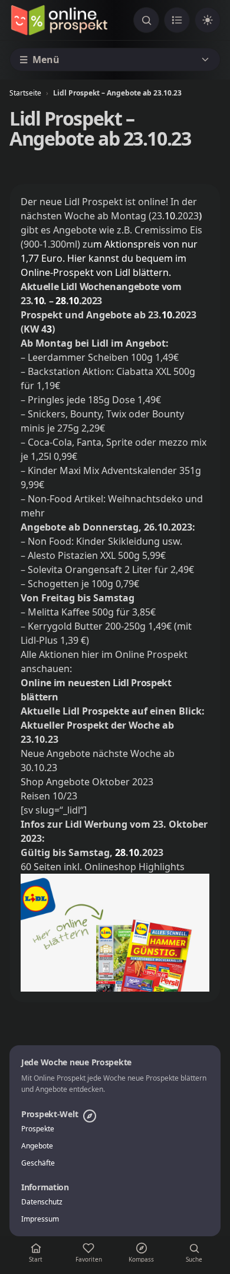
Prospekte (37, 1129)
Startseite (25, 93)
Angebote (37, 1146)
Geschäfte (38, 1163)
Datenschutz (42, 1202)
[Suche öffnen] (146, 20)
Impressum (40, 1219)
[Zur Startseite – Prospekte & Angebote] (59, 20)
